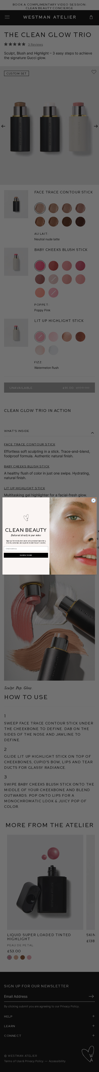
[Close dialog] (93, 500)
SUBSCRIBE (26, 555)
